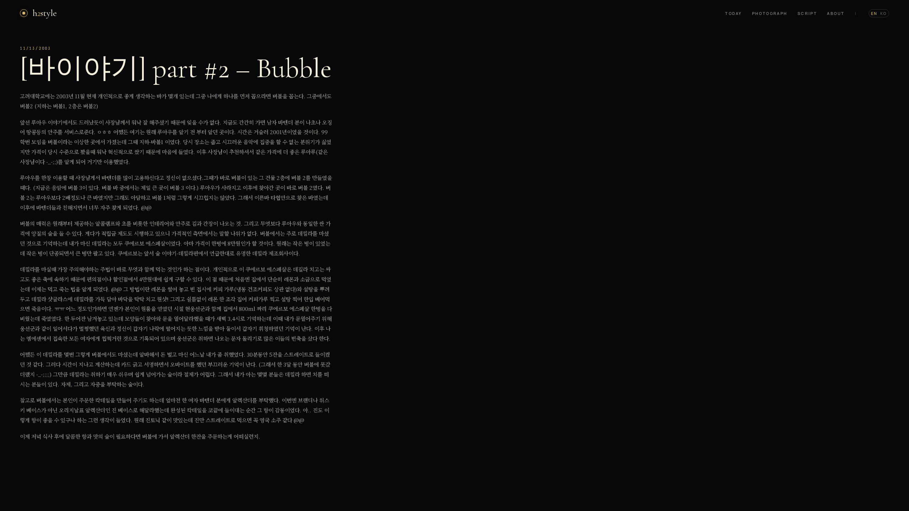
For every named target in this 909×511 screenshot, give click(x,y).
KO (883, 13)
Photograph (770, 13)
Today (733, 13)
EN (874, 13)
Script (807, 13)
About (835, 13)
